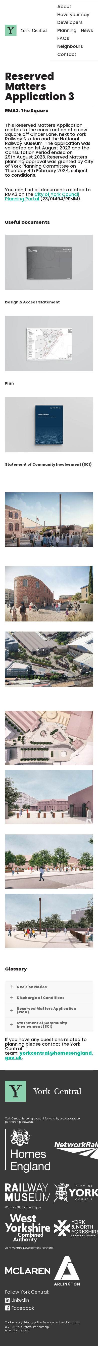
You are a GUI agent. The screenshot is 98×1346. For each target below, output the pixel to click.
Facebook (22, 1308)
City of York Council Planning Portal (42, 196)
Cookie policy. (14, 1322)
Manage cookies (54, 1322)
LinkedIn (20, 1300)
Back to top (73, 1322)
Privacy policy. (33, 1322)
